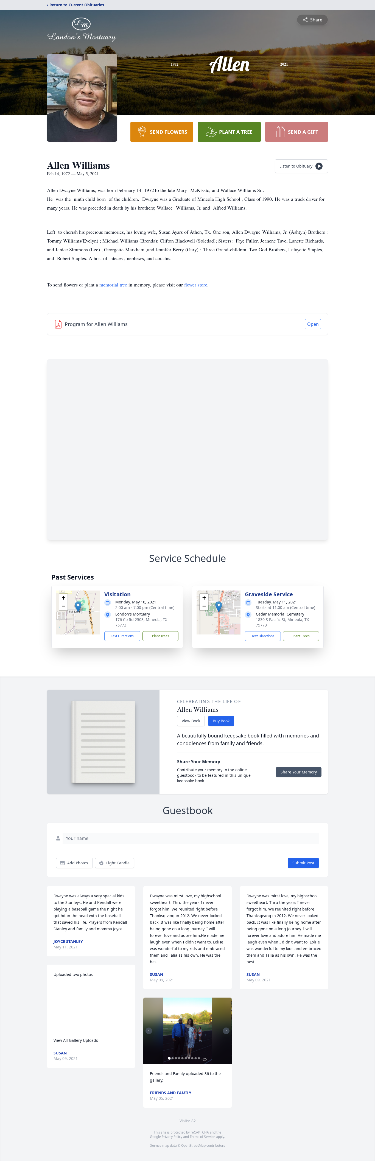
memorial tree (113, 284)
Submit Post (303, 862)
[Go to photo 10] (199, 1058)
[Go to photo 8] (192, 1058)
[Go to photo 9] (195, 1058)
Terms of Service (202, 1136)
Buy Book (221, 720)
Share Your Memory (299, 772)
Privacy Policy (172, 1136)
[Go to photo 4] (179, 1058)
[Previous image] (148, 1031)
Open (313, 324)
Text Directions (122, 636)
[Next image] (226, 1031)
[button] (78, 606)
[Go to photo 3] (176, 1058)
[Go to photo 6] (185, 1058)
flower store (195, 284)
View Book (191, 720)
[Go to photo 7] (189, 1058)
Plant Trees (160, 636)
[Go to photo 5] (182, 1058)
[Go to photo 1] (169, 1058)
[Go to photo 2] (172, 1058)
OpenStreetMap (193, 1145)
